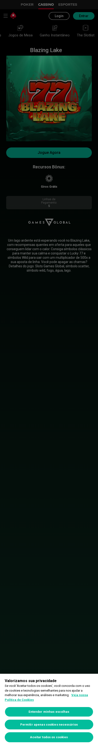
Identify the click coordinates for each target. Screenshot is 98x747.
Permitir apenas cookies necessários (49, 724)
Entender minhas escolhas (49, 711)
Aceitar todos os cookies (49, 737)
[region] (49, 710)
